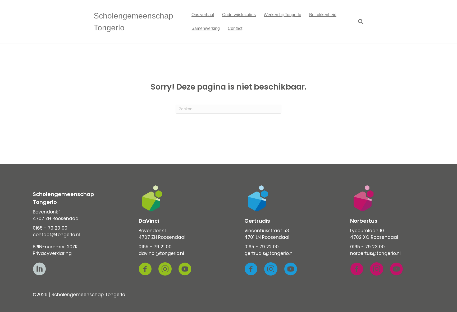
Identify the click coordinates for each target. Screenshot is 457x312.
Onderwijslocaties (239, 14)
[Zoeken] (358, 22)
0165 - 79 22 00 (261, 247)
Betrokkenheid (322, 14)
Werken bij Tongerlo (282, 14)
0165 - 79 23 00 (367, 247)
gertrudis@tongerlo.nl (269, 253)
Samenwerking (205, 28)
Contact (235, 28)
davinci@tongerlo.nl (161, 253)
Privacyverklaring (52, 253)
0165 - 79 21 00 (155, 247)
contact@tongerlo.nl (56, 234)
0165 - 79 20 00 (50, 228)
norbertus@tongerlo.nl (375, 253)
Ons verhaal (202, 14)
